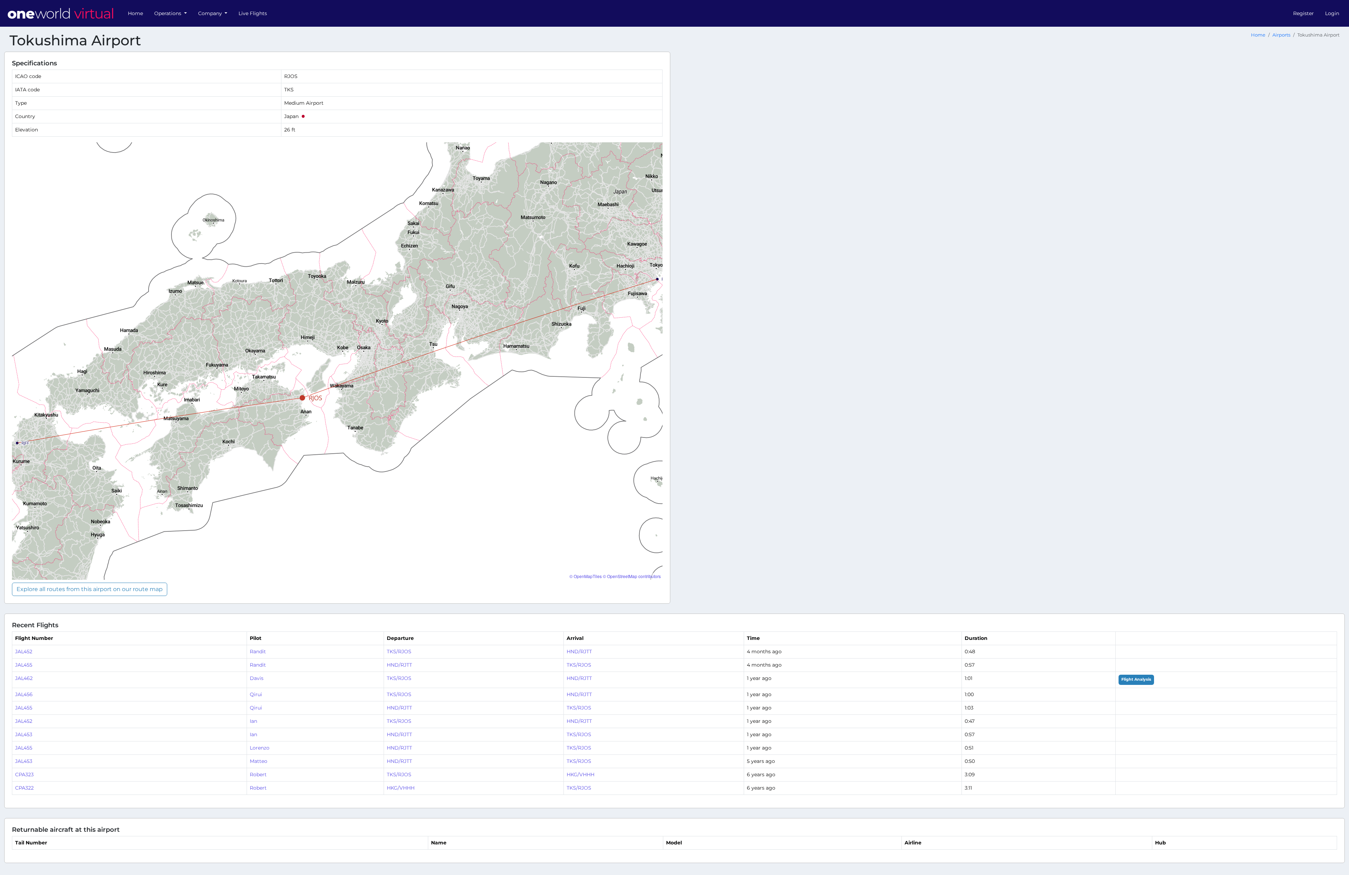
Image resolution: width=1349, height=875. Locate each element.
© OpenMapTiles (585, 576)
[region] (337, 361)
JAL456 (24, 694)
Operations (168, 13)
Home (135, 13)
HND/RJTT (579, 651)
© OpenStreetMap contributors (632, 576)
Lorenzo (259, 748)
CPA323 (24, 774)
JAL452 (23, 651)
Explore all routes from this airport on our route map (90, 589)
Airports (1281, 35)
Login (1332, 13)
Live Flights (253, 13)
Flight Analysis (1136, 679)
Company (210, 13)
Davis (256, 678)
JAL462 (24, 678)
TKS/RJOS (399, 651)
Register (1303, 13)
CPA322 (24, 788)
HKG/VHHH (580, 774)
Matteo (258, 761)
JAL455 (23, 665)
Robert (258, 774)
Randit (258, 651)
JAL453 (23, 734)
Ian (253, 721)
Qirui (256, 694)
